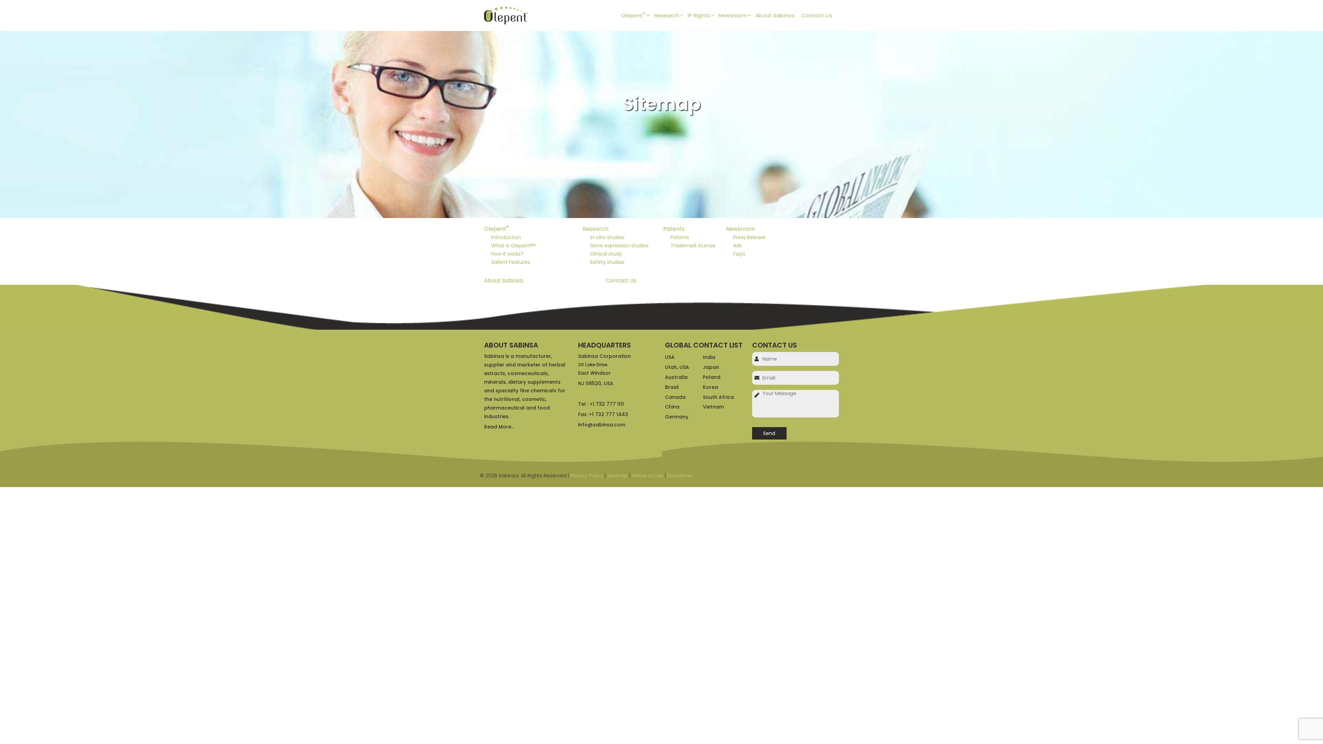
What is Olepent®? (513, 245)
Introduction (506, 237)
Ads (737, 245)
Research (666, 15)
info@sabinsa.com (601, 424)
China (672, 406)
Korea (710, 387)
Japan (711, 367)
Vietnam (713, 406)
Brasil (672, 387)
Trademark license (692, 245)
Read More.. (498, 426)
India (709, 357)
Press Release (749, 237)
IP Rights (699, 15)
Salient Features (510, 262)
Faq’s (739, 253)
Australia (676, 377)
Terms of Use (647, 475)
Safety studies (607, 262)
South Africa (718, 397)
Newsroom (733, 15)
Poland (711, 377)
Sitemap (617, 475)
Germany (676, 416)
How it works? (507, 253)
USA (670, 357)
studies (607, 237)
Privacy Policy (586, 475)
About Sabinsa (775, 15)
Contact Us (816, 15)
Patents (674, 229)
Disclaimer (680, 475)
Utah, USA (677, 367)
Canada (675, 397)
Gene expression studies (619, 245)
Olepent (633, 15)
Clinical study (606, 253)
